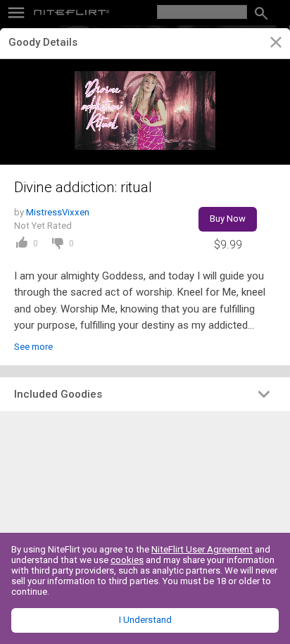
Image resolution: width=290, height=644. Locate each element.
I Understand (145, 619)
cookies (127, 560)
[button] (145, 394)
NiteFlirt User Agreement (202, 549)
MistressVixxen (57, 212)
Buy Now (228, 218)
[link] (276, 44)
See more (33, 346)
